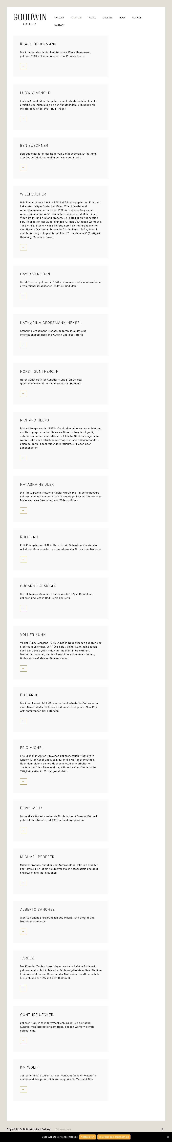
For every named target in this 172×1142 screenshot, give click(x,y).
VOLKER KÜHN (33, 635)
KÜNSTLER (76, 18)
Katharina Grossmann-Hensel (51, 323)
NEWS (122, 18)
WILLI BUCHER (33, 194)
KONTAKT (59, 25)
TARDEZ (27, 958)
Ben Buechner (34, 146)
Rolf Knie (29, 537)
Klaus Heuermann (38, 44)
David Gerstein (35, 274)
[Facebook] (162, 1129)
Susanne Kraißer (38, 586)
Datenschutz (63, 1129)
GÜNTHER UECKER (36, 1015)
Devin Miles (32, 808)
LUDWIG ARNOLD (35, 93)
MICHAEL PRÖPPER (37, 857)
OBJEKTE (108, 18)
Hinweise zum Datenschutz (114, 1136)
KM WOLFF (30, 1067)
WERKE (92, 18)
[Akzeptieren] (167, 1137)
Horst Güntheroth (39, 371)
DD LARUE (29, 695)
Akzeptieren (87, 1136)
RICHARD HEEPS (34, 420)
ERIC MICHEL (32, 748)
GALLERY (59, 18)
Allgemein (24, 806)
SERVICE (137, 18)
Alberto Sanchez (37, 909)
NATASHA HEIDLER (37, 484)
